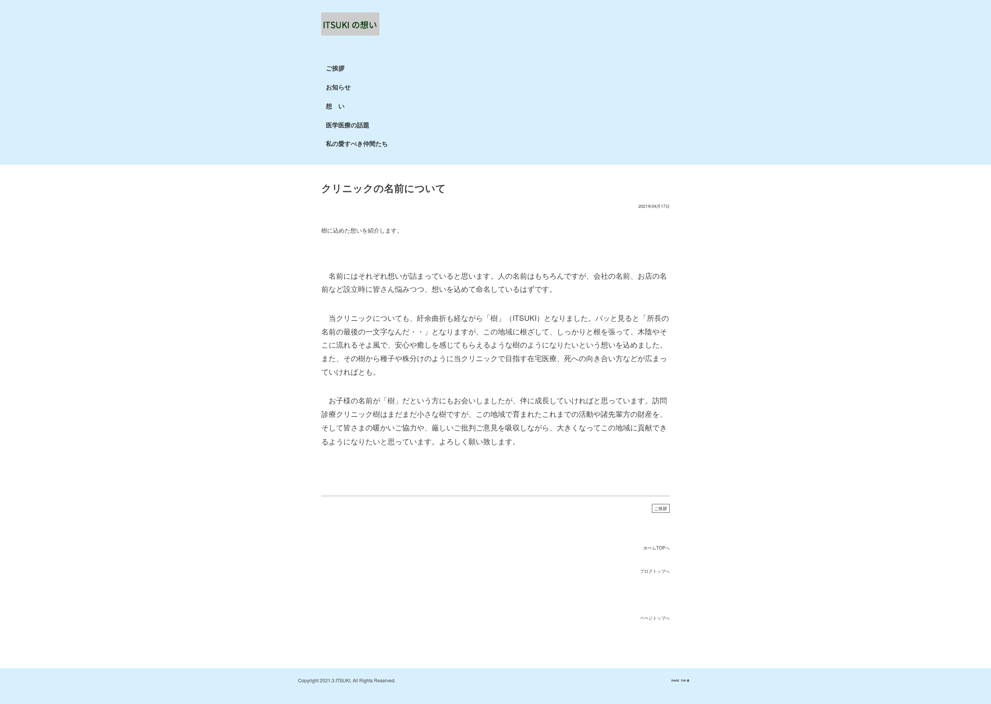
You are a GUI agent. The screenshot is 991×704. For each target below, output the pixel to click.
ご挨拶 (335, 67)
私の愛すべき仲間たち (357, 143)
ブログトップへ (655, 571)
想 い (335, 105)
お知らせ (338, 86)
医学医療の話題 (347, 124)
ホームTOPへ (656, 548)
